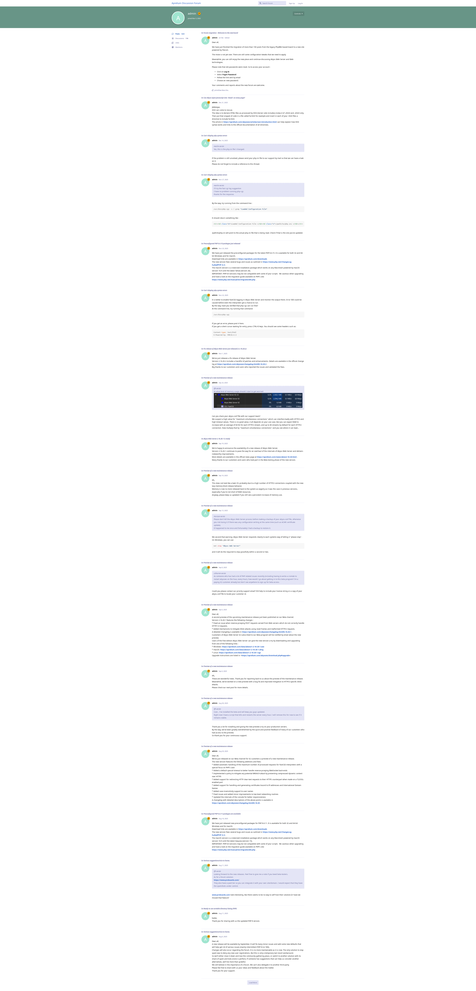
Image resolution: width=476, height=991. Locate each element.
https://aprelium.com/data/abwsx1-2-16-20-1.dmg (241, 649)
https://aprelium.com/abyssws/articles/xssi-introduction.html (250, 122)
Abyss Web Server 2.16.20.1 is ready (217, 439)
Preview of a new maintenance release (218, 378)
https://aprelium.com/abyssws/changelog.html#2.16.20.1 (266, 632)
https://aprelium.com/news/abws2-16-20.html (277, 457)
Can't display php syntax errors (215, 135)
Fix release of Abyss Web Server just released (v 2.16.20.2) (225, 349)
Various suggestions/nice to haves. (217, 860)
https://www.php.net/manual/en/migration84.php (233, 279)
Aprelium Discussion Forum (186, 3)
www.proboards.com (221, 895)
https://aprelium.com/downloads (252, 259)
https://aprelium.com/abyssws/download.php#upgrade (265, 655)
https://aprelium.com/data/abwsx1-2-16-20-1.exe (243, 646)
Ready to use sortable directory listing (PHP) (220, 908)
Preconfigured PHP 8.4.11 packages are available (222, 814)
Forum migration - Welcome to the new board (221, 33)
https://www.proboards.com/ (226, 880)
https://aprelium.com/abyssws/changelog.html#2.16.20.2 (241, 364)
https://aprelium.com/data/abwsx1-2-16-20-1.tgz (240, 652)
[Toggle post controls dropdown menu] (302, 90)
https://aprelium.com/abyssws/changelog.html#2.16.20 (236, 803)
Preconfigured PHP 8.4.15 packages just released (222, 243)
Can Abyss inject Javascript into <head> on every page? (224, 98)
